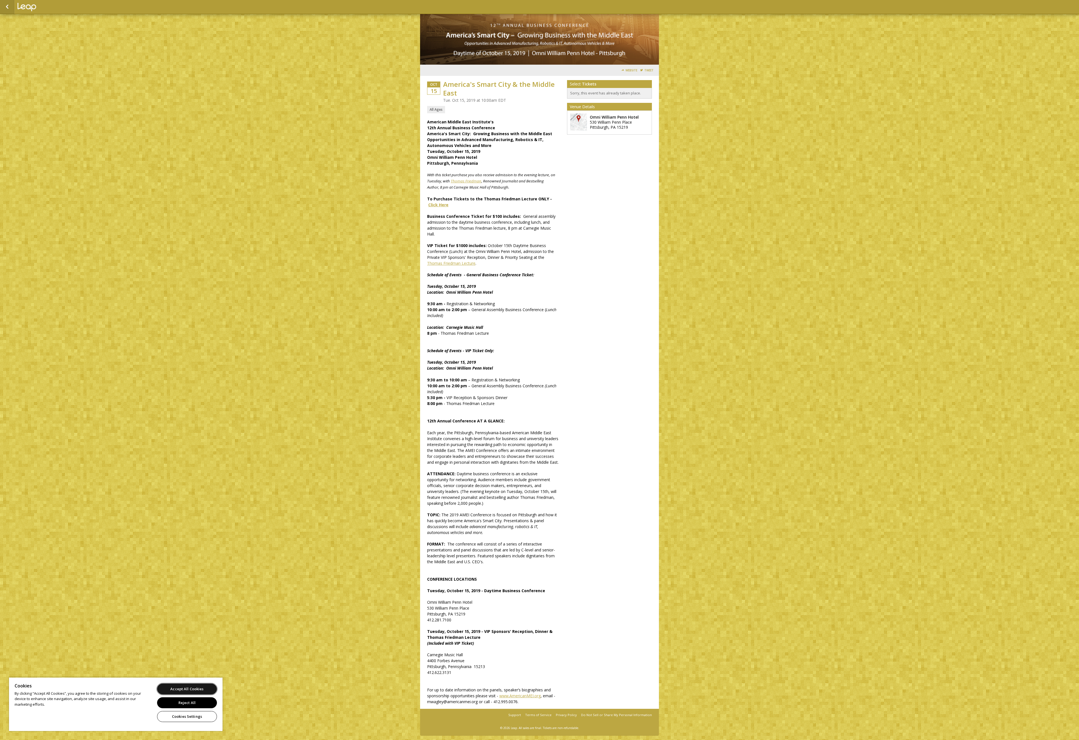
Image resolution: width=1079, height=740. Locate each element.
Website (631, 70)
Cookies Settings (187, 716)
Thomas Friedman (466, 181)
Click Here (438, 204)
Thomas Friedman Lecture (451, 263)
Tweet (649, 70)
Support (514, 715)
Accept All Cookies (186, 688)
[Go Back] (7, 7)
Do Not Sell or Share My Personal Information (616, 715)
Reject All (187, 702)
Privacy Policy (566, 715)
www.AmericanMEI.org (520, 695)
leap (45, 7)
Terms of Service (538, 715)
